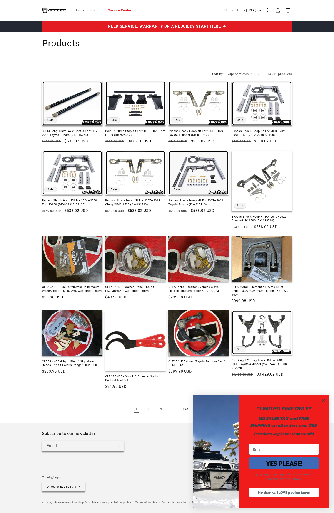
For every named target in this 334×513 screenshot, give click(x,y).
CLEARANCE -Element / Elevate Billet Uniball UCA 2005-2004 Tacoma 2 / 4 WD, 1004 (260, 290)
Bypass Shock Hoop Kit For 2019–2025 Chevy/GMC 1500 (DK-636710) (259, 218)
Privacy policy (100, 502)
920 (185, 409)
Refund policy (122, 502)
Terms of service (146, 502)
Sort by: (218, 74)
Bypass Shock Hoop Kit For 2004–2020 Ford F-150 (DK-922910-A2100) (69, 202)
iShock (57, 502)
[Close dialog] (324, 400)
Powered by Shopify (74, 502)
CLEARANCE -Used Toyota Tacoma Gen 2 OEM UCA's (197, 363)
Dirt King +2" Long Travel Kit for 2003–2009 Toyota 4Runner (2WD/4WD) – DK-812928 (260, 364)
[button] (268, 10)
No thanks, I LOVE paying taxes (284, 492)
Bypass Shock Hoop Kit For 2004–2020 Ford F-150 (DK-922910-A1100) (259, 133)
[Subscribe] (119, 446)
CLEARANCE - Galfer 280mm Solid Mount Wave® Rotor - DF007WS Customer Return (72, 288)
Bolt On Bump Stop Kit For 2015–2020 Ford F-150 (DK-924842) (135, 133)
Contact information (174, 502)
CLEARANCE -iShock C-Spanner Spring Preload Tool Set (132, 378)
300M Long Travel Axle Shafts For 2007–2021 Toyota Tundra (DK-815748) (71, 133)
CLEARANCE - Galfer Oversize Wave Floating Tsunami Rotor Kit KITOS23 (193, 288)
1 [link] (136, 409)
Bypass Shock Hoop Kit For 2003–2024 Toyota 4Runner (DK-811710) (195, 133)
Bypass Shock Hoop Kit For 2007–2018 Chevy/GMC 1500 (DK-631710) (132, 202)
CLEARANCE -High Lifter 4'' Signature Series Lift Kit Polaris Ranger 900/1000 (69, 363)
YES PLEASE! (284, 463)
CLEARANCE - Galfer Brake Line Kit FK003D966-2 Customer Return (129, 288)
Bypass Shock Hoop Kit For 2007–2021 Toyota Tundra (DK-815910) (195, 202)
